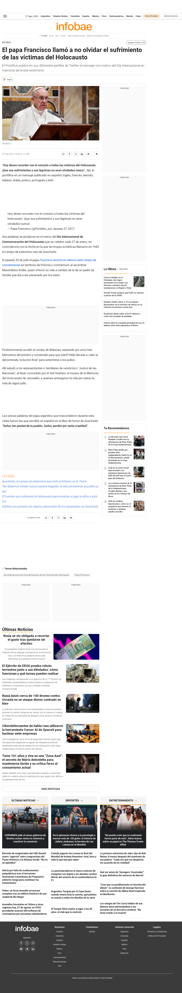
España (85, 16)
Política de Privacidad (157, 936)
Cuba (138, 16)
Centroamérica (116, 16)
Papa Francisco (82, 575)
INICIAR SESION (171, 16)
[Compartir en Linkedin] (82, 154)
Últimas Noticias (59, 962)
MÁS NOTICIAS (50, 789)
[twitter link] (27, 943)
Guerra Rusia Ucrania (76, 36)
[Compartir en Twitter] (75, 154)
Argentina (45, 16)
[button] (5, 16)
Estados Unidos (60, 16)
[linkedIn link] (33, 949)
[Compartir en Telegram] (88, 154)
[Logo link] (74, 26)
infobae (6, 42)
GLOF (51, 36)
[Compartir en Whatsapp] (63, 154)
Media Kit (124, 953)
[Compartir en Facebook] (69, 154)
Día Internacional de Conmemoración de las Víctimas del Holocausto (36, 575)
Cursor (63, 36)
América (59, 932)
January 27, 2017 (63, 228)
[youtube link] (21, 949)
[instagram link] (33, 943)
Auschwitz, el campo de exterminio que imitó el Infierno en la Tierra (44, 481)
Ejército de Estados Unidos (98, 36)
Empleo (92, 932)
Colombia (75, 16)
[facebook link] (21, 943)
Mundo (129, 16)
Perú (104, 16)
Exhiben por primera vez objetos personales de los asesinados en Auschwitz (50, 506)
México (95, 16)
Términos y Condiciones (157, 932)
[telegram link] (27, 949)
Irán (56, 36)
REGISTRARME (151, 16)
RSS (59, 966)
